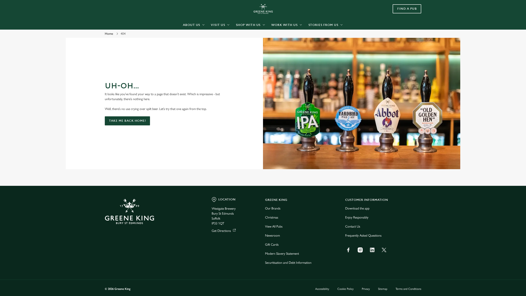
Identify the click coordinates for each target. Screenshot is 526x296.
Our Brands (272, 208)
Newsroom (272, 235)
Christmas (271, 217)
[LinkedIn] (372, 250)
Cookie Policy (345, 289)
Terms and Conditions (408, 289)
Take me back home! (127, 121)
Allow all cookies (398, 11)
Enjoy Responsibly (356, 217)
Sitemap (382, 289)
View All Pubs (274, 226)
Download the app (357, 208)
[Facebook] (348, 250)
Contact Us (352, 226)
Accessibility (322, 289)
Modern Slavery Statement (282, 254)
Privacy (366, 289)
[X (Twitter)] (384, 250)
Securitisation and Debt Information (288, 263)
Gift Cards (272, 244)
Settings (304, 38)
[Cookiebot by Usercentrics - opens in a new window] (120, 38)
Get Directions (221, 231)
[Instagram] (360, 250)
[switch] (212, 38)
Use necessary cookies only (398, 24)
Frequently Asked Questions (363, 235)
